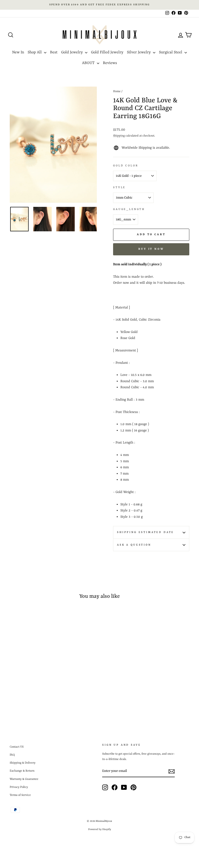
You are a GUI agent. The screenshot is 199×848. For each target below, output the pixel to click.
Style (119, 187)
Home (117, 91)
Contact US (17, 747)
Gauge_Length (129, 209)
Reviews (110, 63)
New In (18, 52)
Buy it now (151, 249)
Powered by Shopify (99, 829)
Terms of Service (20, 795)
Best (54, 52)
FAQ (12, 755)
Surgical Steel (171, 52)
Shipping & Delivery (22, 763)
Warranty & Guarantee (24, 779)
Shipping (119, 135)
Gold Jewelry (72, 52)
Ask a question (134, 544)
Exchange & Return (22, 771)
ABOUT (89, 63)
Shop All (35, 52)
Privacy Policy (19, 787)
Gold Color (125, 165)
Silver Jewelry (139, 52)
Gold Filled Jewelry (107, 52)
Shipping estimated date (145, 532)
